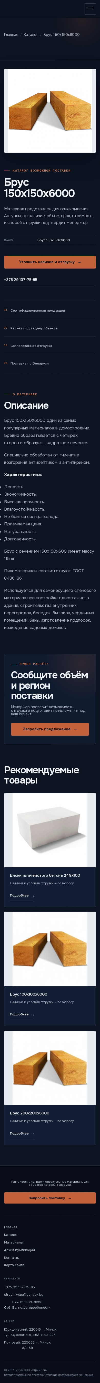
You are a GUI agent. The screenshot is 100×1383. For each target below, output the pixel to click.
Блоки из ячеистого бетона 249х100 (45, 875)
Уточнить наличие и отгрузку (50, 262)
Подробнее (22, 895)
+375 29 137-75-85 (20, 279)
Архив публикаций (19, 1250)
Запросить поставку (50, 1198)
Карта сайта (14, 1265)
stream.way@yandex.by (23, 1294)
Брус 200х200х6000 (29, 1113)
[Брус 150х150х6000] (50, 111)
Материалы (13, 1242)
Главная (10, 1227)
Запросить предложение (50, 729)
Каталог (10, 1235)
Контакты (11, 1257)
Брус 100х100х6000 (28, 994)
